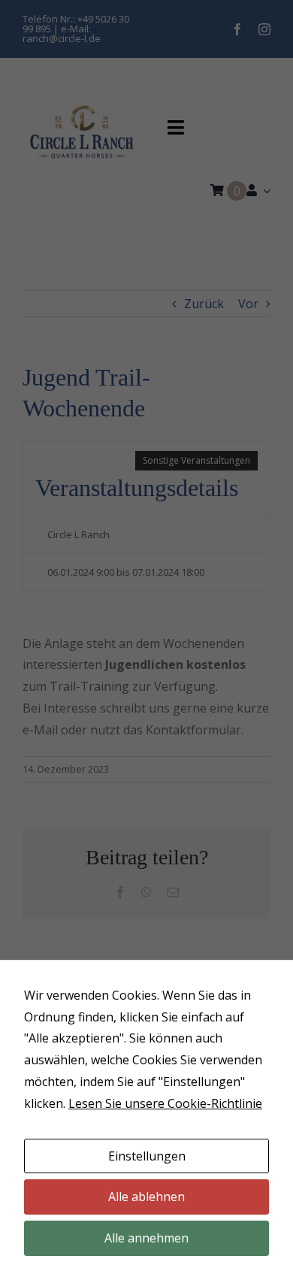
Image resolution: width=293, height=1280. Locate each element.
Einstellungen (147, 1156)
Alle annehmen (146, 1238)
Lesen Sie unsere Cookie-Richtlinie (165, 1103)
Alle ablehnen (146, 1196)
